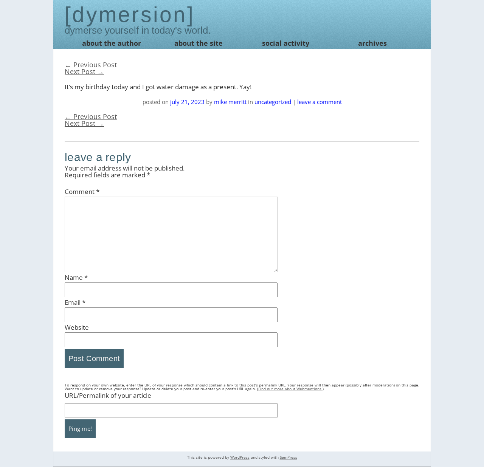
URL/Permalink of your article (108, 395)
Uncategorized (272, 102)
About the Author (111, 43)
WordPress (240, 457)
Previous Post (91, 64)
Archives (372, 43)
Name (76, 277)
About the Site (198, 43)
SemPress (288, 457)
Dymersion (129, 14)
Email (75, 302)
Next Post (84, 71)
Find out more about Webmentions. (290, 388)
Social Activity (285, 43)
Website (77, 327)
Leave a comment (319, 102)
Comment (82, 191)
